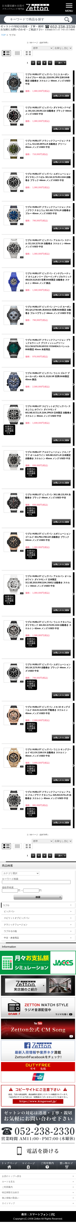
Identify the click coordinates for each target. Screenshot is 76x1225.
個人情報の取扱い (10, 1198)
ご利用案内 (7, 1187)
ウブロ (6, 905)
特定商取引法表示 (10, 1192)
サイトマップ (8, 1203)
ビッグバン (9, 911)
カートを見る (8, 1181)
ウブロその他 (10, 931)
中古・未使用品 (11, 938)
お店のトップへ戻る (11, 1176)
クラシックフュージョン (15, 924)
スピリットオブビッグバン (17, 918)
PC (53, 1214)
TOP (3, 35)
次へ (60, 63)
